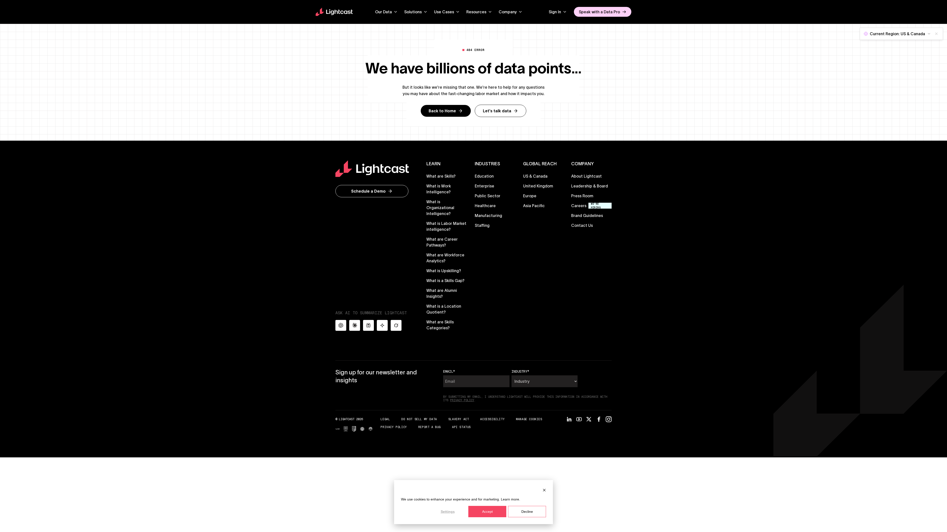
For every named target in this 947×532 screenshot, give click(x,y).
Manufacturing (488, 215)
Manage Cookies (529, 419)
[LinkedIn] (569, 419)
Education (484, 176)
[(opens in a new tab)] (337, 429)
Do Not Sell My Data (419, 419)
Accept (487, 512)
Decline (527, 512)
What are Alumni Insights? (441, 293)
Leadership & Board (589, 186)
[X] (589, 419)
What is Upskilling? (443, 270)
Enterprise (484, 186)
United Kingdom (538, 186)
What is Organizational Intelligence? (440, 208)
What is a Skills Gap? (445, 280)
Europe (529, 196)
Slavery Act (458, 419)
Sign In (555, 12)
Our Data (383, 12)
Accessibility (492, 419)
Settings (448, 512)
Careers (578, 205)
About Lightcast (586, 176)
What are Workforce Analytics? (445, 258)
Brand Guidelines (587, 215)
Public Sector (487, 196)
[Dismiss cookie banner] (544, 490)
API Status (461, 427)
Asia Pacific (534, 205)
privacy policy (462, 400)
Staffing (482, 225)
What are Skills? (440, 176)
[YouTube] (579, 419)
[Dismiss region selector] (936, 33)
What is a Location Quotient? (443, 309)
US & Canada (535, 176)
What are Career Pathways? (442, 242)
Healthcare (485, 205)
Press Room (582, 196)
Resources (476, 12)
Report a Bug (429, 427)
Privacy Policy (394, 427)
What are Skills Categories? (440, 325)
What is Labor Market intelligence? (446, 226)
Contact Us (582, 225)
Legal (385, 419)
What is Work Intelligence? (438, 189)
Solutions (413, 12)
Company (508, 12)
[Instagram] (609, 419)
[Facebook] (599, 419)
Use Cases (444, 12)
